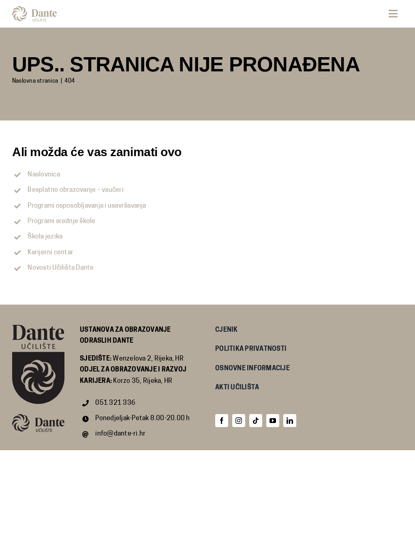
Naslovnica (44, 175)
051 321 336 (115, 403)
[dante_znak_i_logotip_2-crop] (34, 9)
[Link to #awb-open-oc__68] (393, 14)
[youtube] (272, 420)
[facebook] (221, 420)
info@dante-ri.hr (120, 434)
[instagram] (238, 420)
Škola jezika (45, 237)
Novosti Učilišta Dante (61, 268)
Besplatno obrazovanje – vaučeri (75, 190)
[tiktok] (255, 420)
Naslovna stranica (35, 81)
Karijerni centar (50, 252)
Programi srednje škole (61, 221)
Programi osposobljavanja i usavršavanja (87, 206)
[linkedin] (289, 420)
